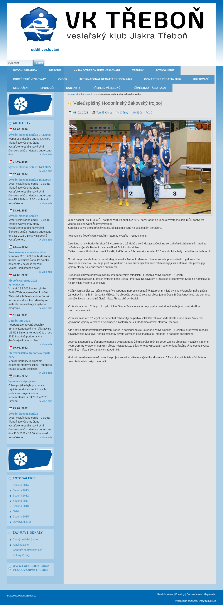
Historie (55, 70)
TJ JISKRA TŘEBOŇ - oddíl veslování (190, 7)
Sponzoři (47, 87)
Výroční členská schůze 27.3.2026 (29, 134)
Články (90, 94)
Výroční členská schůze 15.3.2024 (29, 179)
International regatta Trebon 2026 (105, 79)
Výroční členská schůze (23, 216)
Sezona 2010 (21, 506)
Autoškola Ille (21, 544)
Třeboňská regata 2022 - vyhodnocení (23, 282)
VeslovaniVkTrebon (31, 570)
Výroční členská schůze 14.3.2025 (29, 167)
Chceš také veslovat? (29, 79)
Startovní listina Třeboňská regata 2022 (29, 355)
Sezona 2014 (21, 485)
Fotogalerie (165, 70)
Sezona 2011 (21, 500)
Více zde (47, 154)
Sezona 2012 (21, 495)
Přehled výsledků (106, 87)
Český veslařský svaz (25, 539)
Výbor (62, 79)
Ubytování (200, 79)
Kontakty (73, 87)
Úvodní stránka (25, 70)
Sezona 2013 (21, 490)
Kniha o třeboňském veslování (97, 70)
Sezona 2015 (21, 516)
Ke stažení (20, 87)
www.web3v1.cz (207, 601)
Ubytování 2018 (22, 521)
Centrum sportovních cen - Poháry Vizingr (28, 552)
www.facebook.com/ (31, 566)
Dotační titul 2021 (19, 320)
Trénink (138, 70)
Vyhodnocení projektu (21, 381)
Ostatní (17, 511)
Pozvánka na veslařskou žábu (27, 252)
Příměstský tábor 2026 (149, 87)
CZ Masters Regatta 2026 (162, 79)
